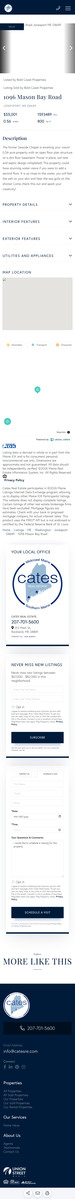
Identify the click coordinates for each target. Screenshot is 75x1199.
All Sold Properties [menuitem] (15, 1095)
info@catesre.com (20, 1051)
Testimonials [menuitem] (11, 1148)
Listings (19, 530)
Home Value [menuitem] (11, 1125)
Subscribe (37, 737)
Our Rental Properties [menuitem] (17, 1107)
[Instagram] (23, 1067)
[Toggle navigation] (68, 8)
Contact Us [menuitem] (11, 1152)
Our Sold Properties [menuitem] (16, 1103)
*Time (14, 824)
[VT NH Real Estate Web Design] (37, 1172)
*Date (14, 811)
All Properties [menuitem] (12, 1091)
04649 (10, 534)
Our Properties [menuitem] (13, 1099)
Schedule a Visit (50, 774)
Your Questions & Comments (27, 837)
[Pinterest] (17, 1067)
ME (29, 530)
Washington (43, 530)
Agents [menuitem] (8, 1144)
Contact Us (16, 636)
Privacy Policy (14, 480)
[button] (5, 48)
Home (6, 530)
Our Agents (29, 636)
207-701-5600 (25, 622)
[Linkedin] (10, 1067)
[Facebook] (4, 1067)
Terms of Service (21, 926)
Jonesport (61, 530)
